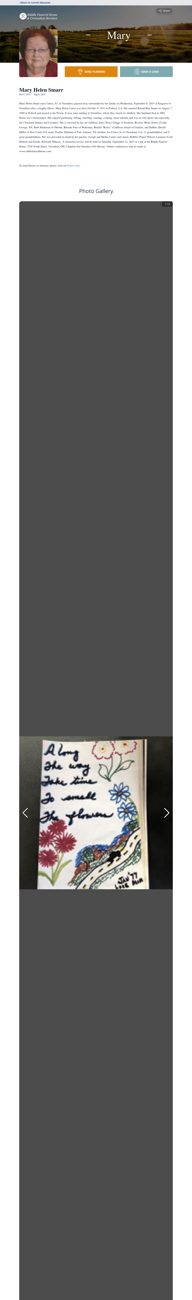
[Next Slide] (167, 812)
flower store (73, 165)
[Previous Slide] (25, 812)
